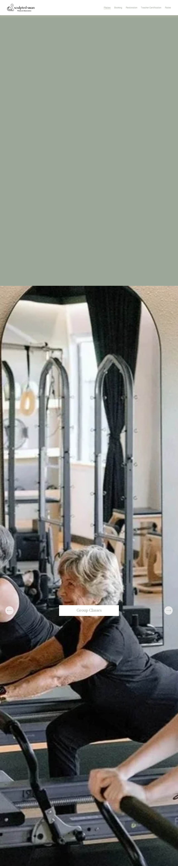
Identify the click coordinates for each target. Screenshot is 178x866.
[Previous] (9, 610)
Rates (168, 7)
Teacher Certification (151, 7)
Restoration (131, 7)
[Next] (168, 610)
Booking (118, 7)
